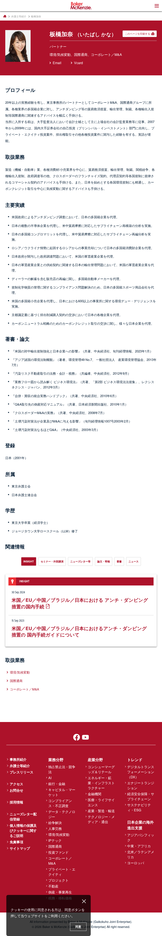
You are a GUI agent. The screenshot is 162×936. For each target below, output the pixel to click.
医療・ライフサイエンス (101, 802)
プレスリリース (21, 772)
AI (49, 777)
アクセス (16, 783)
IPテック (55, 840)
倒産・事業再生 (60, 892)
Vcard (78, 62)
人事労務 (55, 828)
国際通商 (16, 680)
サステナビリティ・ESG (139, 807)
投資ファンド (58, 852)
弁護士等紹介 (18, 16)
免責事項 (16, 841)
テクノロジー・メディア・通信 (101, 819)
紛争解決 (55, 822)
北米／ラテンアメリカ (140, 854)
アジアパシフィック (140, 837)
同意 (78, 926)
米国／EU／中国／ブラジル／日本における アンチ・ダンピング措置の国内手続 (80, 603)
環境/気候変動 (20, 672)
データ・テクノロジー (61, 814)
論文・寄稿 (103, 561)
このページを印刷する (137, 34)
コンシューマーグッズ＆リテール (101, 769)
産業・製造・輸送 (101, 810)
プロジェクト (58, 880)
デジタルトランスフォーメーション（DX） (140, 771)
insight (28, 561)
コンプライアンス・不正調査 (60, 803)
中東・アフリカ (139, 846)
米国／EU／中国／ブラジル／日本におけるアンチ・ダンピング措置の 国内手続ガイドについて (79, 631)
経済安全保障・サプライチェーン (140, 796)
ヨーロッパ (135, 862)
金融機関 (94, 793)
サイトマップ (20, 848)
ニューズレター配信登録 (23, 816)
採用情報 (16, 802)
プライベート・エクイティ (61, 872)
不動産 (53, 886)
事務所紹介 (18, 759)
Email (57, 62)
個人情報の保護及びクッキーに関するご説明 (23, 830)
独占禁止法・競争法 (61, 769)
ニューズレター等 (80, 561)
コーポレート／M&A (24, 689)
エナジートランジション (140, 785)
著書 (119, 561)
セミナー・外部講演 (52, 561)
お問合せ (16, 790)
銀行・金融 (56, 783)
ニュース (133, 561)
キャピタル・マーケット (61, 792)
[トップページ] (4, 16)
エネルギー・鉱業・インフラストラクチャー (101, 782)
